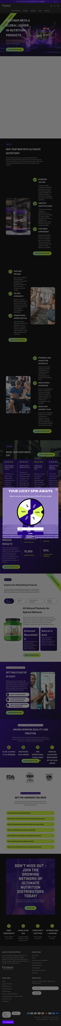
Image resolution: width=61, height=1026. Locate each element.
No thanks (30, 536)
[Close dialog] (56, 489)
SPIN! (30, 533)
